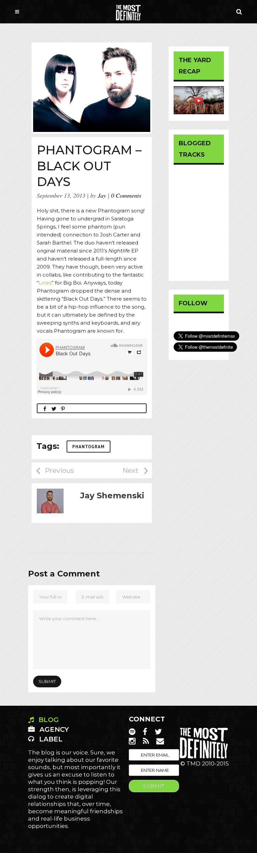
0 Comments (126, 195)
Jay (102, 195)
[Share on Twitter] (54, 408)
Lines (45, 283)
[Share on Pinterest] (63, 408)
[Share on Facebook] (44, 408)
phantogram (88, 447)
